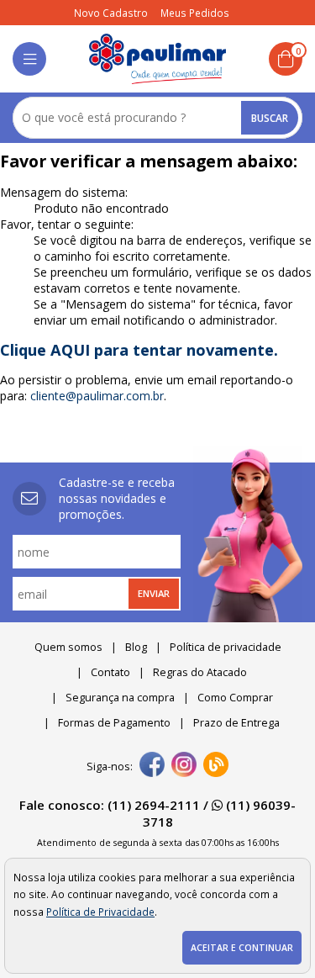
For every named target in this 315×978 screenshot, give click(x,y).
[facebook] (152, 766)
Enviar (154, 593)
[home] (157, 59)
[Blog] (215, 766)
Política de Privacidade (100, 911)
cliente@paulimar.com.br (97, 396)
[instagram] (184, 766)
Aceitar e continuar (242, 948)
